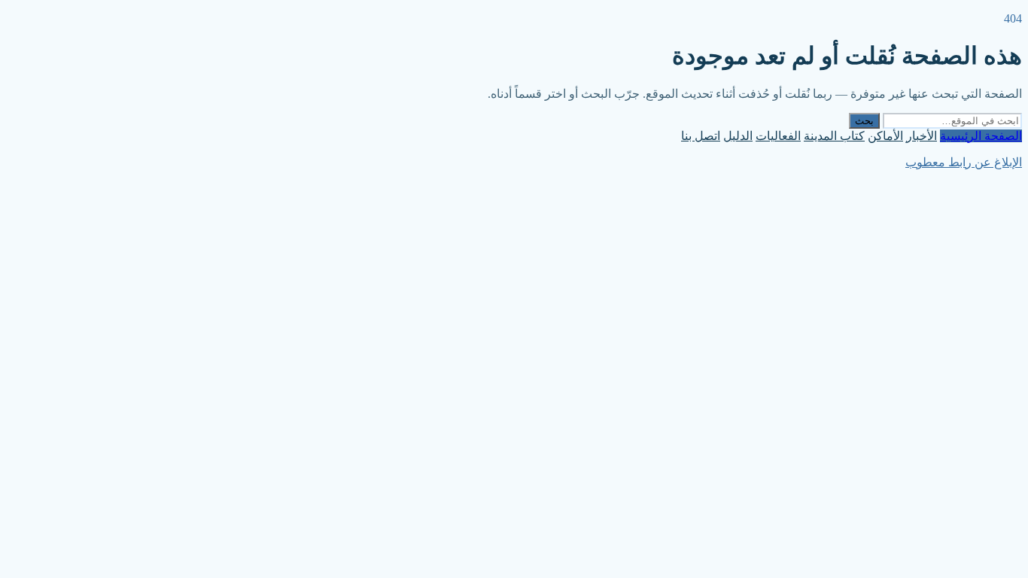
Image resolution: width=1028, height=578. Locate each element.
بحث (864, 120)
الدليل (738, 135)
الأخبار (921, 135)
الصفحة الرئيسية (981, 135)
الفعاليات (778, 135)
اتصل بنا (700, 135)
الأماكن (885, 135)
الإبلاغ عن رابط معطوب (963, 162)
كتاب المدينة (834, 135)
